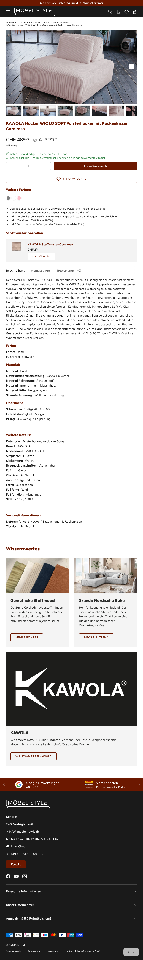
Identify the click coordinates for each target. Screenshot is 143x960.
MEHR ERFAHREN (26, 637)
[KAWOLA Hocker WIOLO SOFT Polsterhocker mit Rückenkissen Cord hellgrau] (8, 198)
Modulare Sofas (61, 22)
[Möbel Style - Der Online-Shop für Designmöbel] (34, 12)
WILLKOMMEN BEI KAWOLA (33, 756)
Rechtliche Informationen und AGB (82, 950)
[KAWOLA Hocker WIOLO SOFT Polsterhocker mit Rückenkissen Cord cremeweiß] (13, 198)
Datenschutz (33, 950)
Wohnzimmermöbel (29, 22)
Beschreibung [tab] (16, 270)
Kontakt (16, 864)
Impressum (52, 950)
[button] (135, 12)
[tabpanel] (71, 407)
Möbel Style (20, 944)
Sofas (46, 22)
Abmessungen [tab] (41, 270)
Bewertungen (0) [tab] (69, 270)
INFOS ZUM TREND (96, 637)
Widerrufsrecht (13, 950)
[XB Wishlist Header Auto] (127, 11)
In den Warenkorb (95, 166)
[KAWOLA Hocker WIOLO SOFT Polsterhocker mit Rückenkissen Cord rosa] (19, 198)
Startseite (11, 22)
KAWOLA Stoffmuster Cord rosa (50, 244)
